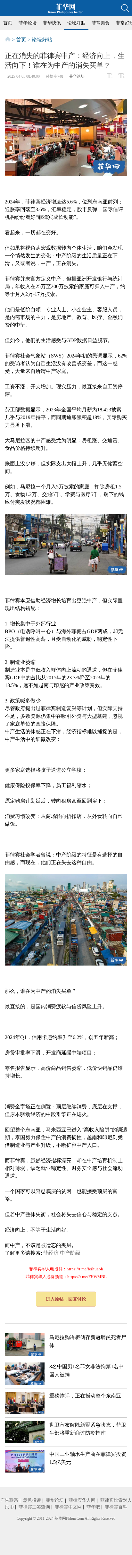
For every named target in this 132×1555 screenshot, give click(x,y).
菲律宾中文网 (68, 1507)
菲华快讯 (52, 23)
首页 (7, 23)
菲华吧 (93, 1507)
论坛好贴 (76, 23)
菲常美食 (101, 23)
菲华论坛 (28, 23)
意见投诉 (32, 1500)
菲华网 (60, 1518)
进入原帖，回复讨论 (66, 1299)
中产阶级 (70, 1253)
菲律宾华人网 (82, 1500)
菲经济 (51, 1253)
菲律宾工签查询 (34, 1507)
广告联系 (9, 1500)
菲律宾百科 (116, 1507)
